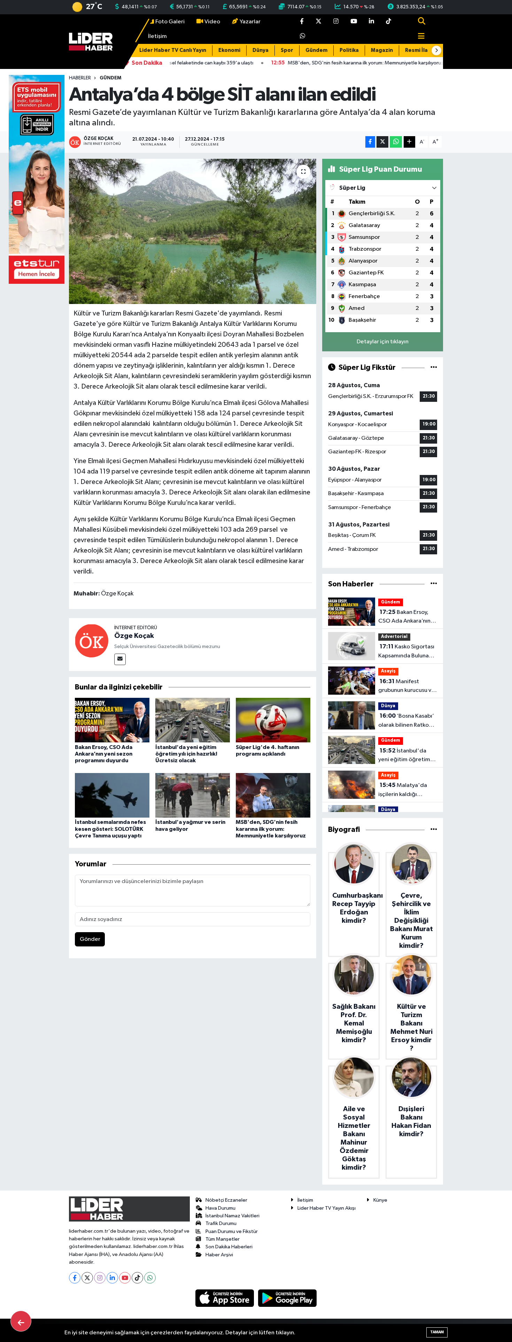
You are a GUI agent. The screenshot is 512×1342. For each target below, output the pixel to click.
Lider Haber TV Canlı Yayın (172, 50)
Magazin (382, 50)
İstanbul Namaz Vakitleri (232, 1215)
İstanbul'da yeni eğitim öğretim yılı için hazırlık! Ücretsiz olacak (186, 753)
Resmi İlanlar (421, 50)
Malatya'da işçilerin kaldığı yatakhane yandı (402, 790)
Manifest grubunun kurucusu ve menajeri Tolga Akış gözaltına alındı (406, 686)
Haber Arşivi (219, 1254)
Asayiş (388, 671)
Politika (349, 50)
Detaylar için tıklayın (383, 342)
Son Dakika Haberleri (229, 1246)
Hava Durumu (220, 1208)
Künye (380, 1200)
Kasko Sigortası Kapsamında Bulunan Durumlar (406, 651)
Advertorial (394, 636)
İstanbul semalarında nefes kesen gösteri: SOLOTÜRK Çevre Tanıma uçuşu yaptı (110, 828)
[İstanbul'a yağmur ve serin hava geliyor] (192, 795)
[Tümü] (433, 584)
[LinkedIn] (112, 1278)
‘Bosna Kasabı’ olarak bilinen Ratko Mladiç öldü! (406, 721)
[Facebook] (74, 1278)
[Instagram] (100, 1278)
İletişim (157, 36)
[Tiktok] (137, 1278)
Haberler (80, 78)
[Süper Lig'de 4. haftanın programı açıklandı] (273, 720)
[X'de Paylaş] (382, 142)
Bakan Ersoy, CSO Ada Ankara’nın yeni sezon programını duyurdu (103, 753)
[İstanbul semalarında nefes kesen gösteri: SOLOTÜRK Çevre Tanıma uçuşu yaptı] (112, 795)
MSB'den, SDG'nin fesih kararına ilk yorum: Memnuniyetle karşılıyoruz (271, 828)
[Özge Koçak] (91, 640)
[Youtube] (125, 1278)
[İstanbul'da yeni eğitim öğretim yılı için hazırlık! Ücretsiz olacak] (192, 720)
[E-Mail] (120, 659)
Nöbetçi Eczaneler (226, 1200)
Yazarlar (250, 22)
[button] (436, 50)
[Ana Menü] (418, 36)
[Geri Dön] (20, 1321)
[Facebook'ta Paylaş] (370, 142)
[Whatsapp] (150, 1278)
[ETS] (36, 179)
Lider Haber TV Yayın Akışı (326, 1208)
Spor (287, 50)
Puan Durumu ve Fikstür (231, 1231)
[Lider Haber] (91, 42)
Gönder (90, 939)
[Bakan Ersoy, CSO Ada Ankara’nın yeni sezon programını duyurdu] (112, 720)
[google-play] (287, 1298)
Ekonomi (229, 50)
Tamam (437, 1332)
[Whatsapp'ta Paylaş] (396, 142)
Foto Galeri (170, 22)
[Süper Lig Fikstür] (433, 367)
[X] (87, 1278)
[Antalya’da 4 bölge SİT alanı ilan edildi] (193, 231)
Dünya (261, 50)
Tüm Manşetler (222, 1239)
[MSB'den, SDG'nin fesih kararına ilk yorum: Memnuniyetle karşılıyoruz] (273, 795)
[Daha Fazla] (409, 142)
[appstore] (225, 1298)
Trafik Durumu (220, 1223)
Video (212, 22)
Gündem (316, 50)
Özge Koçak (134, 635)
